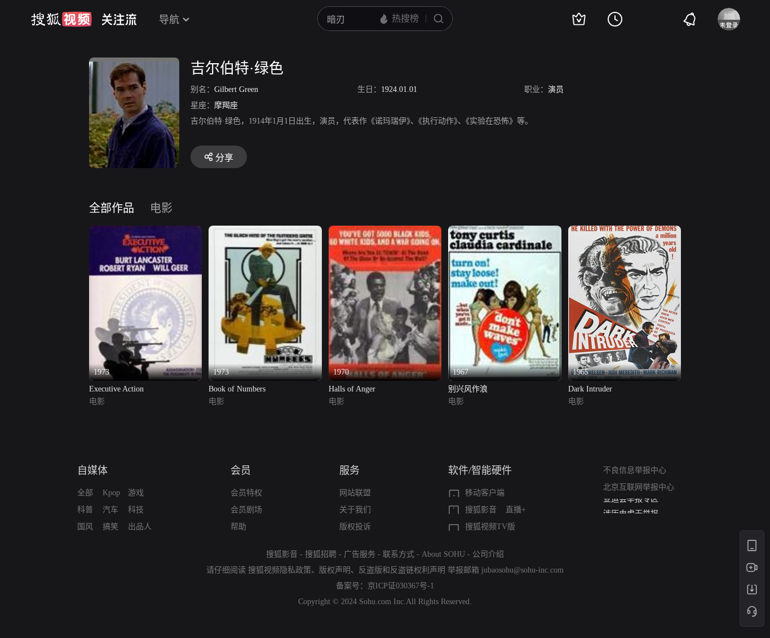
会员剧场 (246, 509)
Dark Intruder (590, 389)
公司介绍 (488, 554)
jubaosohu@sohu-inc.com (522, 570)
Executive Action (116, 389)
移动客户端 (485, 493)
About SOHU (443, 554)
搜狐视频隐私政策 (279, 570)
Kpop (111, 493)
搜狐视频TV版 (490, 526)
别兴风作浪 (468, 389)
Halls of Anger (352, 389)
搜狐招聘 (321, 554)
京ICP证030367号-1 (401, 586)
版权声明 (335, 570)
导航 (169, 20)
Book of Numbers (237, 389)
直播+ (516, 509)
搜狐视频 (61, 19)
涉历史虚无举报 (630, 507)
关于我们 (355, 509)
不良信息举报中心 (634, 470)
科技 (136, 509)
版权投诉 (355, 526)
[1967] (504, 232)
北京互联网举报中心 (638, 487)
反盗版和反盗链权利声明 (402, 570)
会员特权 (246, 493)
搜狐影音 (481, 509)
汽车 (110, 509)
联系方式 (398, 554)
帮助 (238, 526)
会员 (241, 470)
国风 (85, 526)
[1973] (145, 232)
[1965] (624, 232)
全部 (85, 493)
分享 (224, 157)
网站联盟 (355, 493)
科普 (85, 509)
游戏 (136, 493)
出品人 (140, 526)
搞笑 (110, 526)
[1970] (385, 232)
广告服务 (359, 554)
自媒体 (92, 470)
